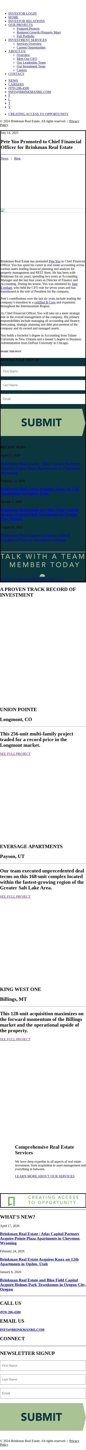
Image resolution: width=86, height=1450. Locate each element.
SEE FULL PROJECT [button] (15, 754)
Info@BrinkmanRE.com (29, 92)
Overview (23, 55)
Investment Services (27, 40)
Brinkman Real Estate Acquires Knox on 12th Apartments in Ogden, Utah (40, 491)
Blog (17, 158)
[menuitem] (47, 13)
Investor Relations (26, 21)
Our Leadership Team (31, 62)
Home (13, 17)
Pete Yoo (55, 261)
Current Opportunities (31, 47)
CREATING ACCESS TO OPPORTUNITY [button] (38, 114)
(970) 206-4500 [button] (11, 579)
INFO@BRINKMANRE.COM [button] (42, 579)
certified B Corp (45, 302)
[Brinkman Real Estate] (43, 4)
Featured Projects (28, 28)
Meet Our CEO (27, 59)
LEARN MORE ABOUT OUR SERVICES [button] (45, 1176)
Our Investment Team (31, 66)
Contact (16, 74)
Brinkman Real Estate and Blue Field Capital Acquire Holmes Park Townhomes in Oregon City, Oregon (39, 514)
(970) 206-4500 (18, 88)
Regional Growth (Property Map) (39, 32)
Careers (22, 70)
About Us (16, 51)
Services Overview (29, 43)
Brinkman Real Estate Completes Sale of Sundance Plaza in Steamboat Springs (35, 537)
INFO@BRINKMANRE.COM (22, 1329)
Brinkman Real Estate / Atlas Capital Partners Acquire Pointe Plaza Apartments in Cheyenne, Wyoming (41, 468)
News (13, 80)
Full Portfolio (25, 36)
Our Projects (20, 25)
